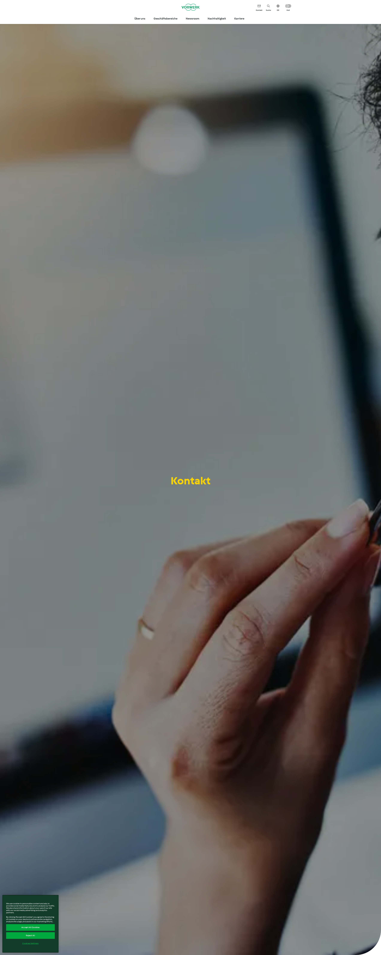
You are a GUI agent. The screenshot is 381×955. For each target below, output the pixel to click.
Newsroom (192, 18)
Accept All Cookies (30, 927)
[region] (30, 924)
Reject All (30, 935)
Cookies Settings (30, 943)
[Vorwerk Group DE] (190, 7)
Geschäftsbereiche (165, 18)
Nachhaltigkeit (217, 18)
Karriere (239, 18)
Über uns (139, 18)
